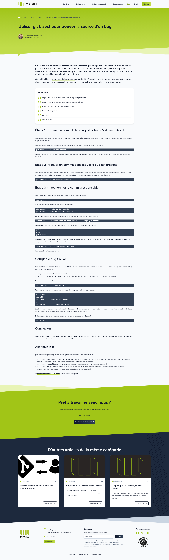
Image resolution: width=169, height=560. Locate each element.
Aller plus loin (47, 120)
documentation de (48, 373)
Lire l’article (48, 503)
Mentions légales (96, 554)
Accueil (23, 17)
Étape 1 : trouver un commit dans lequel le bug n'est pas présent (64, 98)
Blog (32, 17)
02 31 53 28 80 (84, 415)
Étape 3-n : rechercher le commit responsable (58, 106)
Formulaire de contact (86, 422)
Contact (146, 4)
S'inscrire (119, 537)
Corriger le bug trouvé (49, 111)
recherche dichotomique (63, 79)
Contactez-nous (49, 541)
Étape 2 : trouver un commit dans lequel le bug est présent (62, 102)
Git (40, 17)
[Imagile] (28, 4)
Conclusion (46, 115)
